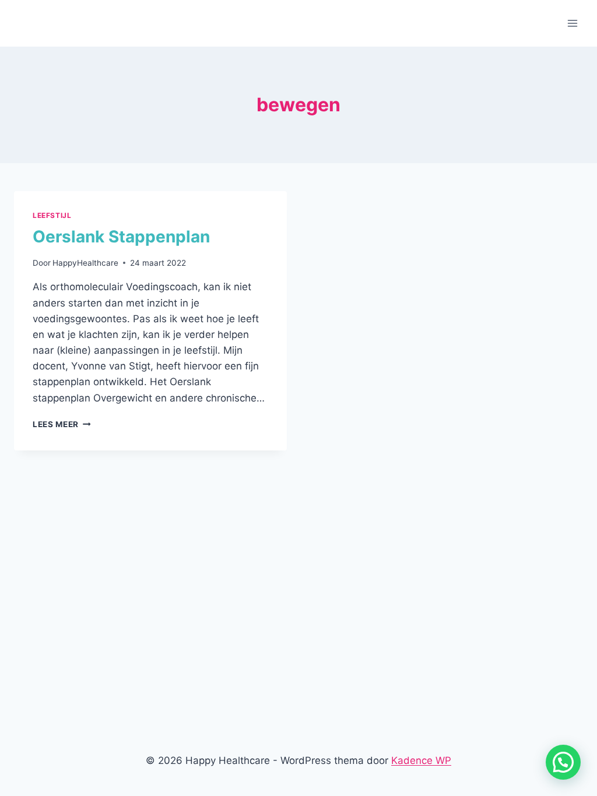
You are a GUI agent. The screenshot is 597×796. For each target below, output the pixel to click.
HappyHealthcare (85, 262)
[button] (563, 762)
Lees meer (62, 424)
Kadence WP (421, 760)
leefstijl (52, 215)
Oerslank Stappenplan (121, 236)
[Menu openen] (572, 23)
